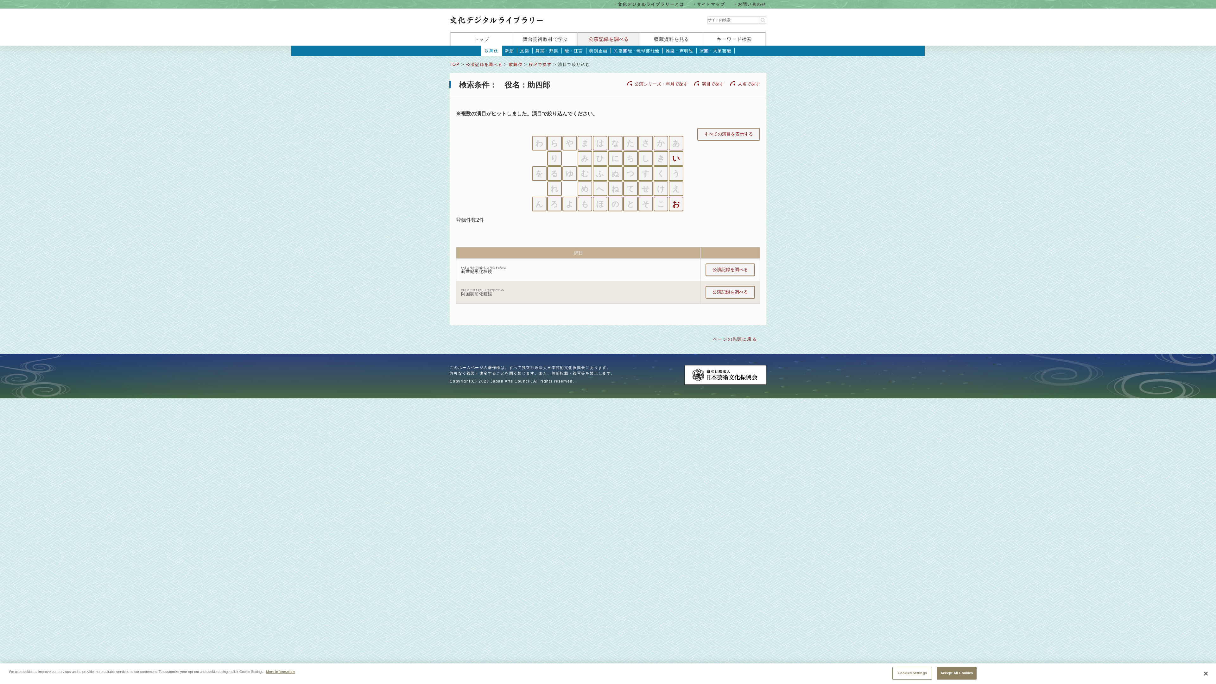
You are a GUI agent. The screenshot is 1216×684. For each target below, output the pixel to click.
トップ (481, 39)
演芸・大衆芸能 (716, 50)
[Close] (1206, 674)
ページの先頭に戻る (735, 339)
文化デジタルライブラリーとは (651, 4)
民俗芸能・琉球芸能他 (636, 50)
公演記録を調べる (609, 39)
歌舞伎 (491, 50)
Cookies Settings (912, 673)
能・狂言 (574, 50)
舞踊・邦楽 (546, 50)
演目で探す (713, 83)
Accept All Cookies (956, 673)
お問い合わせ (752, 4)
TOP (454, 64)
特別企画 (598, 50)
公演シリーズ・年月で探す (661, 83)
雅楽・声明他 (679, 50)
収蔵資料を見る (671, 39)
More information (280, 671)
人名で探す (749, 83)
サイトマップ (711, 4)
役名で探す (540, 64)
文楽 (524, 50)
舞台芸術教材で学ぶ (545, 39)
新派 (509, 50)
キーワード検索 (734, 39)
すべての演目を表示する (728, 133)
